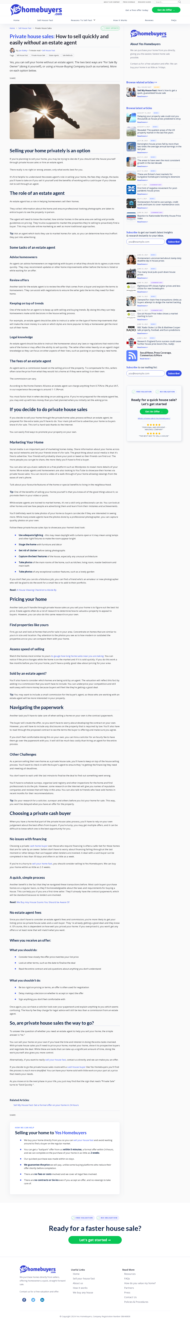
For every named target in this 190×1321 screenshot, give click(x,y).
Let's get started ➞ (95, 1240)
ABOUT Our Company (112, 2)
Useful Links (78, 1269)
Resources (130, 1273)
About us (78, 1283)
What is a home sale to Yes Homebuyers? (154, 418)
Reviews (149, 20)
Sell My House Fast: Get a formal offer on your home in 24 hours (46, 1105)
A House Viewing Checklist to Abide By (36, 589)
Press (127, 1292)
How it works (80, 1287)
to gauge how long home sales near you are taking (77, 655)
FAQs (174, 20)
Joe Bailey (23, 50)
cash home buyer (39, 845)
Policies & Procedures (136, 1301)
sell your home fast (42, 863)
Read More (128, 1269)
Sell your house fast (84, 1278)
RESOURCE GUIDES (144, 2)
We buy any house (83, 1292)
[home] (36, 9)
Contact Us (130, 1297)
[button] (83, 20)
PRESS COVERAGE (129, 2)
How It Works (120, 20)
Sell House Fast (45, 20)
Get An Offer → (166, 9)
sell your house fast (55, 1059)
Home (16, 20)
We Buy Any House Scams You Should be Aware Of (43, 902)
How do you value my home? (140, 1283)
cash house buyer (76, 1066)
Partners (129, 1287)
